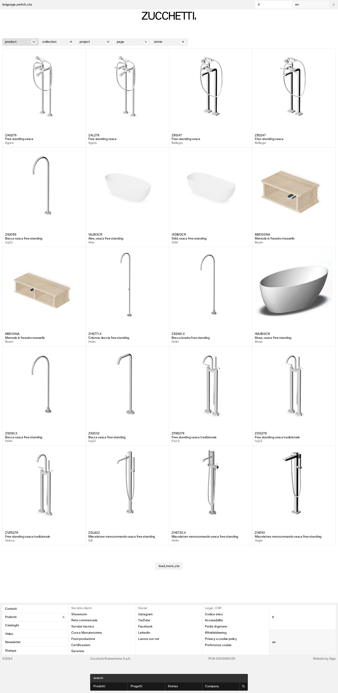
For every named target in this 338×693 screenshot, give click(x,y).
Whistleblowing (215, 632)
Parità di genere (216, 626)
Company (212, 686)
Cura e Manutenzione (86, 632)
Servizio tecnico (82, 626)
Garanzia (77, 651)
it (259, 4)
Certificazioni (80, 645)
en (297, 4)
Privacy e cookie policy (221, 639)
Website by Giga (324, 658)
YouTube (144, 620)
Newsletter (13, 642)
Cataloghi (12, 625)
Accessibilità (214, 620)
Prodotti (99, 686)
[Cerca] (243, 686)
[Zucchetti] (169, 15)
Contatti (11, 608)
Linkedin (144, 632)
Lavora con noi (148, 639)
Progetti (136, 686)
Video (9, 634)
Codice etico (214, 614)
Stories (173, 686)
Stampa (10, 650)
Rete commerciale (84, 620)
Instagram (145, 614)
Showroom (79, 614)
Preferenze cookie (218, 645)
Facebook (145, 626)
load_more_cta (169, 566)
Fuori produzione (83, 639)
